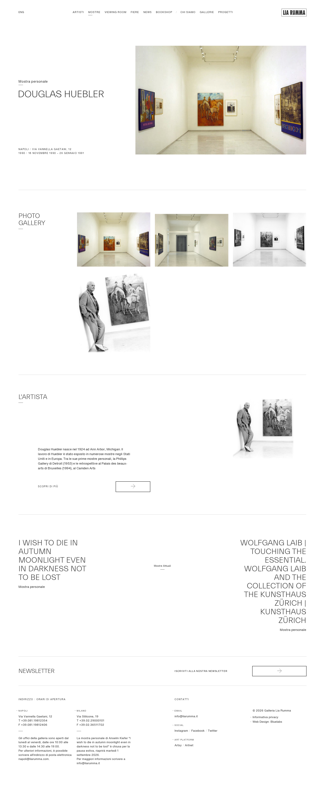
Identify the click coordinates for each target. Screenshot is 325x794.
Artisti (78, 12)
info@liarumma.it (186, 716)
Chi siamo (188, 12)
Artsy (178, 745)
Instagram (181, 730)
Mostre (94, 12)
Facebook (198, 730)
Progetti (225, 12)
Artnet (189, 745)
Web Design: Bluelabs (267, 721)
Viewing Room (115, 12)
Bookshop (164, 12)
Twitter (212, 730)
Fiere (135, 12)
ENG (21, 12)
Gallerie (207, 12)
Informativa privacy (265, 717)
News (147, 12)
